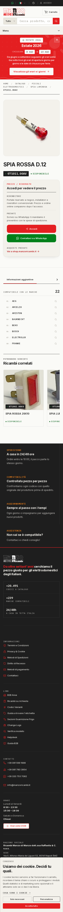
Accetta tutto (31, 906)
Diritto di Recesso (16, 663)
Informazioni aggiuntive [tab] (20, 279)
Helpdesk (12, 737)
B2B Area (12, 695)
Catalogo (20, 83)
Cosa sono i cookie (15, 893)
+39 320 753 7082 (17, 776)
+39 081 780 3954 (17, 769)
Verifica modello (15, 731)
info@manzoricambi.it (18, 785)
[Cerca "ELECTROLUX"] (56, 338)
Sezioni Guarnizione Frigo (20, 719)
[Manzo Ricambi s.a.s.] (13, 558)
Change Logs (14, 725)
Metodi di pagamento (18, 669)
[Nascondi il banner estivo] (57, 39)
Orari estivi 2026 (18, 826)
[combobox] (35, 21)
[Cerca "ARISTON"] (56, 313)
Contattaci (12, 675)
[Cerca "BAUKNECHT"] (56, 319)
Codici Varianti (15, 707)
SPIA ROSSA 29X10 (17, 413)
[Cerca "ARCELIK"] (56, 307)
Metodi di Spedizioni (17, 657)
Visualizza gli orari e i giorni (29, 71)
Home (6, 83)
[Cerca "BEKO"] (56, 326)
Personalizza (46, 899)
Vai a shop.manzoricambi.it (21, 251)
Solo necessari (17, 899)
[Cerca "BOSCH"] (56, 332)
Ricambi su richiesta (17, 701)
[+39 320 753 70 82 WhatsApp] (12, 3)
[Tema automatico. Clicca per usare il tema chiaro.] (33, 3)
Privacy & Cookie (16, 651)
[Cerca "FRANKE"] (56, 344)
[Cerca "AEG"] (56, 301)
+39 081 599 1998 (16, 762)
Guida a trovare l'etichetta (21, 713)
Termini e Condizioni (18, 645)
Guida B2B (12, 743)
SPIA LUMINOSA (39, 87)
